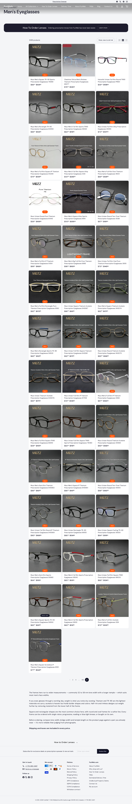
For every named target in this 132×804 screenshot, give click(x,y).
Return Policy (71, 769)
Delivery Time (66, 6)
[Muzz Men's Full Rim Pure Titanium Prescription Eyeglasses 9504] (112, 158)
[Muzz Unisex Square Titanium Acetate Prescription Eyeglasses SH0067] (78, 292)
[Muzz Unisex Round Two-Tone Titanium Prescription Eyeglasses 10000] (112, 472)
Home (20, 6)
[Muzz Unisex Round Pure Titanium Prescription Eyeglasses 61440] (45, 203)
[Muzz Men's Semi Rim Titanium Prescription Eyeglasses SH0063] (45, 472)
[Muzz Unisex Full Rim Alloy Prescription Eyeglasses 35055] (112, 113)
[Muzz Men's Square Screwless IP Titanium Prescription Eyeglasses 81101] (45, 651)
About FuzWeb (80, 6)
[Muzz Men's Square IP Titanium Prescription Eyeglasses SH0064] (78, 472)
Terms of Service (73, 766)
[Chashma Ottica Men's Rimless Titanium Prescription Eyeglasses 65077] (78, 67)
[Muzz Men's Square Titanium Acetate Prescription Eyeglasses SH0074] (112, 292)
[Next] (87, 680)
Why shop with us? (96, 769)
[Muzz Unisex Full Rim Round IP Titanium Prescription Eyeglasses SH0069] (45, 517)
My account (93, 787)
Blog (98, 6)
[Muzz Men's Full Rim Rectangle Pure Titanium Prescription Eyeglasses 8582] (45, 292)
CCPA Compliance (73, 787)
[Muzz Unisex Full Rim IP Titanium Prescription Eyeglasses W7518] (78, 382)
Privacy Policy (72, 778)
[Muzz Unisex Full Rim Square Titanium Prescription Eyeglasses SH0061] (78, 337)
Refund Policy (72, 772)
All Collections (31, 6)
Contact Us (108, 6)
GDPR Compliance (73, 784)
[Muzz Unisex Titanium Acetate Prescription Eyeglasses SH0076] (45, 382)
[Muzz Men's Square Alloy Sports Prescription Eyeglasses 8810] (78, 203)
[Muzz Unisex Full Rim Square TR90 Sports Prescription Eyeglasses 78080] (78, 427)
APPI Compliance (73, 781)
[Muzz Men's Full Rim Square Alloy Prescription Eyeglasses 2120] (78, 158)
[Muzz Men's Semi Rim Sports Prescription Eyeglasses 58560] (45, 561)
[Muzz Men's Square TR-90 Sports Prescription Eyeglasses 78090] (45, 66)
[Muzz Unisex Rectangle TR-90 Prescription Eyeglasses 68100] (78, 517)
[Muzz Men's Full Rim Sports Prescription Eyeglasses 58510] (78, 606)
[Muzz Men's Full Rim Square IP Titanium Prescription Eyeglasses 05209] (45, 158)
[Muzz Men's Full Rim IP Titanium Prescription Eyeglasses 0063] (112, 382)
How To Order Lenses (60, 1)
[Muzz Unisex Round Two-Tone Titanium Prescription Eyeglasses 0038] (112, 203)
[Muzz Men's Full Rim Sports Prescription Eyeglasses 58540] (78, 561)
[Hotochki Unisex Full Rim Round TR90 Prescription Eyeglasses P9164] (112, 66)
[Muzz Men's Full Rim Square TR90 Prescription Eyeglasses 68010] (45, 427)
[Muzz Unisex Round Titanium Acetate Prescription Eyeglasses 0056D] (112, 427)
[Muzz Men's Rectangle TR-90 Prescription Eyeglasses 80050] (45, 113)
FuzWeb (8, 6)
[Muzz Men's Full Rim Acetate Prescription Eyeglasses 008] (112, 606)
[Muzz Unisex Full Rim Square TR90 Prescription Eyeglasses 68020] (112, 561)
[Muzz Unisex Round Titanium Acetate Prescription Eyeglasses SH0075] (112, 337)
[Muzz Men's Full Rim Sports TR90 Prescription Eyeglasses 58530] (78, 113)
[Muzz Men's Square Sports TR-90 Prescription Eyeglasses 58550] (45, 606)
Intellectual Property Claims (99, 781)
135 (83, 680)
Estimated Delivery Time (97, 778)
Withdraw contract (73, 790)
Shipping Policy (72, 775)
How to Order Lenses (66, 742)
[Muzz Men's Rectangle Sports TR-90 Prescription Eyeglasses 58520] (45, 337)
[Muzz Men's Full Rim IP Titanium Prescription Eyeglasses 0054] (45, 248)
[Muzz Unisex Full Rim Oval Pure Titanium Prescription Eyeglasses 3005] (112, 248)
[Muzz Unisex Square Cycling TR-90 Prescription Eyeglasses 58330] (112, 517)
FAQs (91, 6)
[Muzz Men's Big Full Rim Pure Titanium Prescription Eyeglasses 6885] (78, 248)
